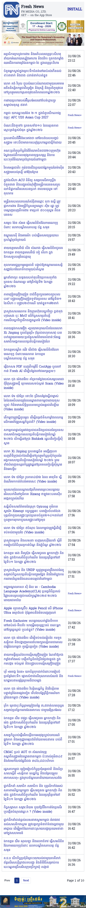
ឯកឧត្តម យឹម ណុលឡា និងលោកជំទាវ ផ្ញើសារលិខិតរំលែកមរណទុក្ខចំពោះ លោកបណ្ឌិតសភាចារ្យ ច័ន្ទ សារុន (34, 846)
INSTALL (74, 9)
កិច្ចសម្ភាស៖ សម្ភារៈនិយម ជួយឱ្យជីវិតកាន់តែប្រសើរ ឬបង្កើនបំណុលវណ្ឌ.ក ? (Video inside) (33, 809)
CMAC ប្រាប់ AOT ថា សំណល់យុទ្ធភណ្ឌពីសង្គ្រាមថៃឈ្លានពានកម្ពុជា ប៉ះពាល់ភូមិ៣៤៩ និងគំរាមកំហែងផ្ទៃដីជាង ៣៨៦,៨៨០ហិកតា (33, 756)
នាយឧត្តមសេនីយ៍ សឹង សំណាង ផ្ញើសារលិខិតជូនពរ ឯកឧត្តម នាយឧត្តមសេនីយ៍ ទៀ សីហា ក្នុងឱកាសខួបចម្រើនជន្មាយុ (33, 252)
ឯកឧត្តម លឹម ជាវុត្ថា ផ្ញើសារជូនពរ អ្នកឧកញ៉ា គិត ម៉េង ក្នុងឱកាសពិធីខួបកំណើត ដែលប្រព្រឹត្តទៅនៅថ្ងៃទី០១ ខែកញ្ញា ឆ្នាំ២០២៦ (32, 722)
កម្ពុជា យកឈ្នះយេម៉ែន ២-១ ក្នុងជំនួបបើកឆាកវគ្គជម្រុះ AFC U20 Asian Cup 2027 (32, 115)
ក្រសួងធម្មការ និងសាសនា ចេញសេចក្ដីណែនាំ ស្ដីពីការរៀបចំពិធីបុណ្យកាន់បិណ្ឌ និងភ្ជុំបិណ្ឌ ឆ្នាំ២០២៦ (33, 542)
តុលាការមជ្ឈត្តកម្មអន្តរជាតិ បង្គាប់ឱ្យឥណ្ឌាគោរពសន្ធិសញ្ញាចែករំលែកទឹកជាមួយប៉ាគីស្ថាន (33, 267)
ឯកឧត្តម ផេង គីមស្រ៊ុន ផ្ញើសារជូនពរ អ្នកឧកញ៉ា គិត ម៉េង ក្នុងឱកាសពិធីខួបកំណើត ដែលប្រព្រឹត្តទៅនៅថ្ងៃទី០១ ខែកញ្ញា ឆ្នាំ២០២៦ (34, 557)
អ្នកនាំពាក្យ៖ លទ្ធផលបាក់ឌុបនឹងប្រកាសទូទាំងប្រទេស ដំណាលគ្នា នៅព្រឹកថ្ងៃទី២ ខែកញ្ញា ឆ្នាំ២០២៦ (30, 282)
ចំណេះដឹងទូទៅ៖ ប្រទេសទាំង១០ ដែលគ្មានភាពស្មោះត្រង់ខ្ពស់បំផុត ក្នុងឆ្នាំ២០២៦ (31, 128)
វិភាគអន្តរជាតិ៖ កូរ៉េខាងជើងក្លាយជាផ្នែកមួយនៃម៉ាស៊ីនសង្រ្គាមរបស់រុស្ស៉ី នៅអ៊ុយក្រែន (34, 170)
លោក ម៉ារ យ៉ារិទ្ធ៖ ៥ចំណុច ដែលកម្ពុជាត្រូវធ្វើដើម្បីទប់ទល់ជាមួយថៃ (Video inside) (32, 530)
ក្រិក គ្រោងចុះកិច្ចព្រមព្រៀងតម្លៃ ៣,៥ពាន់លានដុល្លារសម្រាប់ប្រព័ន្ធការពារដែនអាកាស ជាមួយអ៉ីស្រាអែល (34, 708)
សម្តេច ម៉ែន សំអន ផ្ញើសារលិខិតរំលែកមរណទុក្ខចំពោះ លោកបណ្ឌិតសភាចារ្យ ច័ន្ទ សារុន (31, 225)
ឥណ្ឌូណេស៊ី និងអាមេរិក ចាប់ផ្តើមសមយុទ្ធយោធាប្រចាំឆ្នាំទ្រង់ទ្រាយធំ (31, 237)
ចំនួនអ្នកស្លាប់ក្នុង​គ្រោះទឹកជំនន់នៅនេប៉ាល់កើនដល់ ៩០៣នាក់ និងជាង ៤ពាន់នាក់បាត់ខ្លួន (32, 73)
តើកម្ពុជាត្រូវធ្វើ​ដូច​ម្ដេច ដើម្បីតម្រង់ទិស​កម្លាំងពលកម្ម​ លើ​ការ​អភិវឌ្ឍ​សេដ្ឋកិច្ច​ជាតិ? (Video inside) (33, 419)
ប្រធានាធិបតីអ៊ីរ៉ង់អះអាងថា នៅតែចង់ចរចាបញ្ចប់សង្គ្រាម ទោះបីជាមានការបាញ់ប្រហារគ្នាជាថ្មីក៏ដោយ (33, 140)
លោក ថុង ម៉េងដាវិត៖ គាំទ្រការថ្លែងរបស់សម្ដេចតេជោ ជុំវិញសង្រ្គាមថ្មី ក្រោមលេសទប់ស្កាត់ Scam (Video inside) (34, 383)
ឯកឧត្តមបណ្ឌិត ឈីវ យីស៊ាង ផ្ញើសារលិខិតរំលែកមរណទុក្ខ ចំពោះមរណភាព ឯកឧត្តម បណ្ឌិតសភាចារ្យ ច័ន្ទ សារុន (31, 354)
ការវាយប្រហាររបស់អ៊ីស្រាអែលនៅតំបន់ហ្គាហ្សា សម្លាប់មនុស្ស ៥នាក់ (30, 102)
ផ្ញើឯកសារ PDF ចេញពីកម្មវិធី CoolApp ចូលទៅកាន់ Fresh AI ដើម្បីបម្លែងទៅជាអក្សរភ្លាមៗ (32, 369)
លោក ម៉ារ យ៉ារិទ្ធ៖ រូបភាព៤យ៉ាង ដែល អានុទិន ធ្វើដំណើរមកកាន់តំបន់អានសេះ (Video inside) (33, 479)
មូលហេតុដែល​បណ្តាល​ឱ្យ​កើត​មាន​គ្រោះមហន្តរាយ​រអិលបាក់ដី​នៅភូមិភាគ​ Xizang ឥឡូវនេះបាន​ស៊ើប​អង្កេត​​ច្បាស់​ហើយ (33, 494)
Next (26, 880)
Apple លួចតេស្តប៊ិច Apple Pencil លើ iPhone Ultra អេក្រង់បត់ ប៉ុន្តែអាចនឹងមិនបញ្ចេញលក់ (33, 610)
